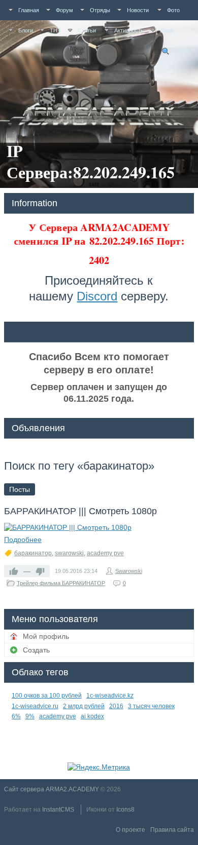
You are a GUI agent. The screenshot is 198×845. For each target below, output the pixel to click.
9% (30, 716)
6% (16, 716)
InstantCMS (58, 809)
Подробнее (23, 539)
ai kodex (92, 716)
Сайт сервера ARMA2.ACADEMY (51, 789)
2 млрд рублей (84, 706)
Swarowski (128, 571)
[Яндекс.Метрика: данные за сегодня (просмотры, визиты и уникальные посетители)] (99, 767)
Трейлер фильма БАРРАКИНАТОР (61, 583)
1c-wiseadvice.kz (110, 695)
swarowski (69, 553)
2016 (116, 706)
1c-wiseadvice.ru (35, 706)
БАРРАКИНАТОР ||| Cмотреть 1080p (80, 511)
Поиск (180, 51)
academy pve (105, 553)
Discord (97, 296)
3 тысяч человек (151, 706)
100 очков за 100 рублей (47, 695)
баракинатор (33, 553)
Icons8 (125, 809)
